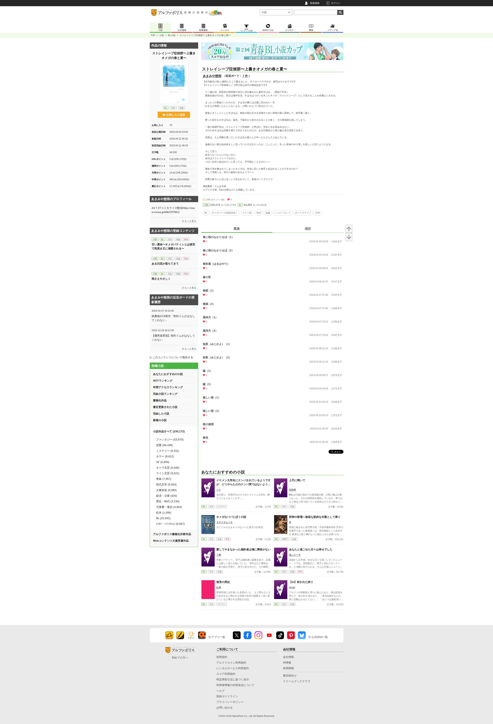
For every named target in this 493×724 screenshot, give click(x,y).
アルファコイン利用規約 (231, 662)
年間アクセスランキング (168, 387)
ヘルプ (220, 690)
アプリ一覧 (218, 637)
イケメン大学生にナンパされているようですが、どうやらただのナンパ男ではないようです (243, 484)
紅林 (218, 587)
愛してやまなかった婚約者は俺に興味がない (243, 549)
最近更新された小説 (165, 407)
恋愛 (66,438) (164, 445)
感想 (308, 228)
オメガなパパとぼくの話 (231, 516)
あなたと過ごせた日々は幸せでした (310, 549)
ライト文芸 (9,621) (167, 473)
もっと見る (190, 221)
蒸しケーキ (295, 554)
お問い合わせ (224, 707)
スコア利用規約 (225, 673)
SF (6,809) (162, 462)
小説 (161, 35)
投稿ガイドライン (227, 696)
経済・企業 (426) (166, 495)
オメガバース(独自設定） (225, 212)
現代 (258, 212)
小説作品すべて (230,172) (169, 431)
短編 (267, 212)
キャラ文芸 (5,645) (167, 467)
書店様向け (290, 675)
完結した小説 (161, 413)
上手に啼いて (297, 480)
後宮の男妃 (223, 582)
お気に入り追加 (175, 114)
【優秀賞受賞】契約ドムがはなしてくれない (173, 337)
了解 (218, 554)
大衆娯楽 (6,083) (166, 490)
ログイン (335, 3)
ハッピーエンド (282, 212)
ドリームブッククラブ (296, 681)
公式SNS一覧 (319, 637)
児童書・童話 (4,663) (169, 507)
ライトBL (247, 212)
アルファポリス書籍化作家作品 (172, 534)
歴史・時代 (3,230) (167, 501)
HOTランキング (162, 380)
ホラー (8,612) (165, 456)
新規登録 (314, 3)
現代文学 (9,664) (166, 484)
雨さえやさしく (161, 278)
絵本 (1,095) (163, 512)
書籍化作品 (160, 400)
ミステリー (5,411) (167, 450)
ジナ (218, 489)
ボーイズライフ (303, 212)
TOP (153, 35)
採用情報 (288, 668)
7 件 (245, 75)
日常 (317, 212)
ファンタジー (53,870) (170, 439)
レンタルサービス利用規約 (232, 668)
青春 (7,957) (163, 478)
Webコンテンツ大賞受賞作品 (171, 540)
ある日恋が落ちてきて (165, 263)
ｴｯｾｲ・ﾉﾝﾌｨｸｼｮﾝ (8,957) (170, 523)
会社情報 (288, 656)
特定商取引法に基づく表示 (232, 679)
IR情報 (287, 662)
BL (240, 205)
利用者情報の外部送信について (235, 685)
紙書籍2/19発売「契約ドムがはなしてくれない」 (173, 318)
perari (292, 587)
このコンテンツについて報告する (172, 357)
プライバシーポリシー (229, 701)
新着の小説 (160, 420)
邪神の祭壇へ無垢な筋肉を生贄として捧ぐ (315, 516)
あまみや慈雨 (212, 76)
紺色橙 (292, 489)
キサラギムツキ (224, 522)
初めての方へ (180, 657)
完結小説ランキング (165, 393)
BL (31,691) (163, 518)
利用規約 (221, 656)
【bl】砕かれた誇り (301, 582)
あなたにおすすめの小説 (168, 374)
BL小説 (172, 35)
